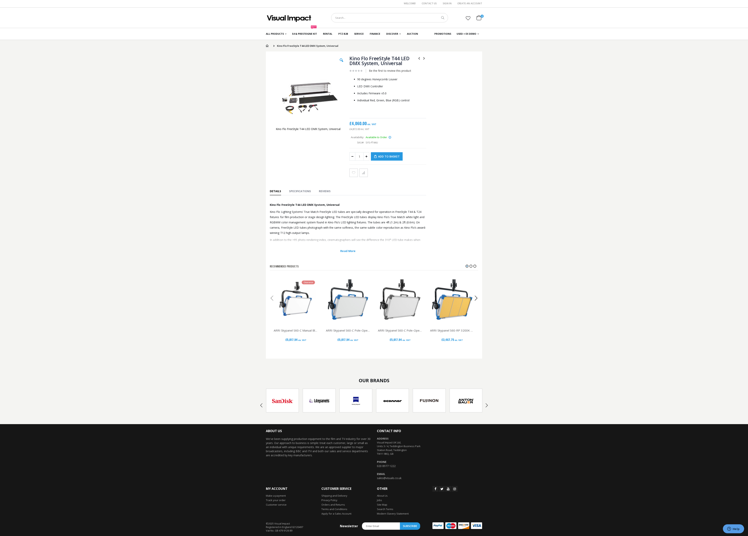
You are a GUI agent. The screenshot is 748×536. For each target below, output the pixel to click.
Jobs (379, 500)
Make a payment (276, 495)
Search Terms (385, 509)
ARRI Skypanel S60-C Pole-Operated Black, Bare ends (400, 330)
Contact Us (429, 3)
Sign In (447, 3)
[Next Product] (424, 58)
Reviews (325, 191)
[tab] (277, 191)
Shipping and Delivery (334, 495)
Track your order (276, 500)
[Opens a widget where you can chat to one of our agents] (733, 529)
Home (267, 46)
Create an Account (469, 3)
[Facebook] (435, 489)
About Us (382, 495)
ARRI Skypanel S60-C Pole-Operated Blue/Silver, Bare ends (348, 330)
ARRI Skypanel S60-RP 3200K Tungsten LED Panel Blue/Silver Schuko (452, 330)
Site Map (382, 504)
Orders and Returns (333, 504)
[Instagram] (455, 489)
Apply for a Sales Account (336, 513)
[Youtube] (448, 489)
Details (275, 191)
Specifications (300, 191)
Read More (347, 251)
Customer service (276, 504)
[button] (468, 18)
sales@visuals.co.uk (389, 478)
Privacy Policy (329, 500)
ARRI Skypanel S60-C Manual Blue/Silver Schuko (296, 330)
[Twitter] (442, 489)
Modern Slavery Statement (393, 513)
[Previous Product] (419, 58)
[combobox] (389, 17)
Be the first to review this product (390, 71)
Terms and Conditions (334, 509)
